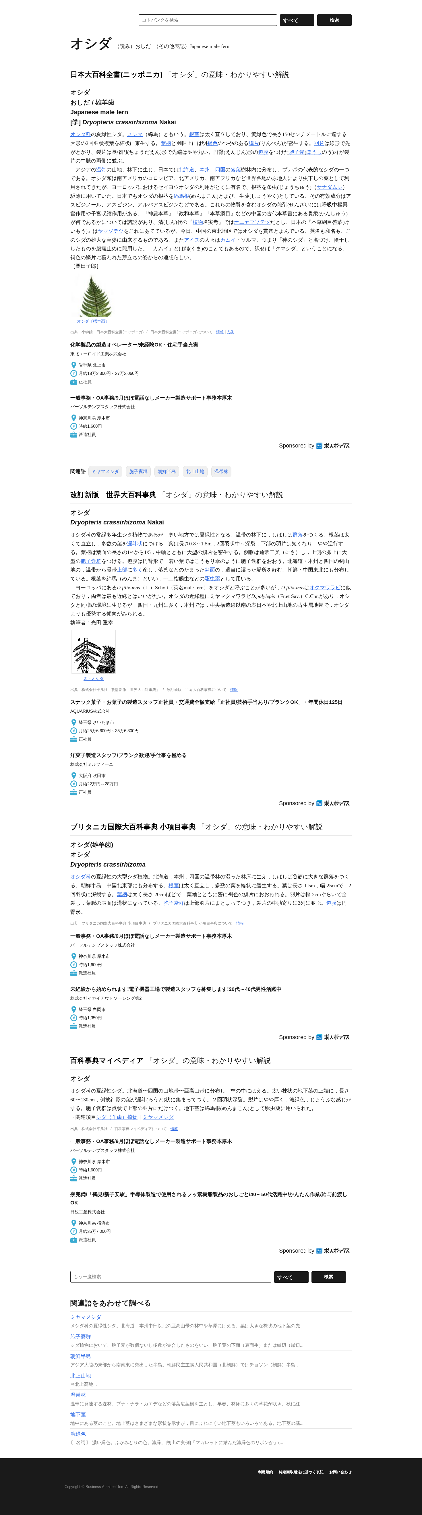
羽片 (319, 143)
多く (137, 570)
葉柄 (166, 143)
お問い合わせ (340, 1472)
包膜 (263, 152)
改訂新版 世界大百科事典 (113, 495)
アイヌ (192, 240)
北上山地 (195, 471)
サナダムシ (329, 187)
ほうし (314, 152)
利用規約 (265, 1472)
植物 (198, 222)
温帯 (101, 170)
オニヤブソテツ (252, 222)
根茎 (194, 134)
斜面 (210, 570)
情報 (220, 332)
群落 (298, 535)
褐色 (212, 143)
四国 (220, 170)
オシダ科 (80, 134)
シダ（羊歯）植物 (117, 1117)
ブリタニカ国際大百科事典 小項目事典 (133, 827)
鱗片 (254, 143)
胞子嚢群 (138, 471)
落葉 (236, 170)
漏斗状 (135, 544)
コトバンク (98, 20)
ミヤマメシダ (105, 471)
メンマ (135, 134)
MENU (76, 5)
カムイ (228, 240)
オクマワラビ (324, 587)
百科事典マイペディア (107, 1060)
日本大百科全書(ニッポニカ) (116, 74)
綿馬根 (181, 196)
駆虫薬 (212, 579)
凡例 (230, 332)
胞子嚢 (297, 152)
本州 (205, 170)
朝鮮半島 (167, 471)
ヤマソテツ (111, 231)
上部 (122, 570)
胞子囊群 (91, 561)
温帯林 (221, 471)
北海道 (186, 170)
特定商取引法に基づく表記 (301, 1472)
